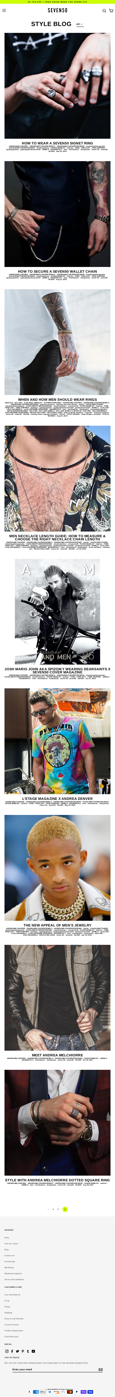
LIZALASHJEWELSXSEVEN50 (36, 409)
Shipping (8, 1313)
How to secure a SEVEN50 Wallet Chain (57, 271)
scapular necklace (101, 412)
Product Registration (13, 1331)
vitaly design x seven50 (91, 414)
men (66, 149)
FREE (77, 148)
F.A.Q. (7, 1301)
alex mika (19, 403)
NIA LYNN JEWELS (47, 411)
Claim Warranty (11, 1337)
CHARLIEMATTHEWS (95, 404)
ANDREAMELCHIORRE (18, 146)
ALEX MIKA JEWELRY (33, 403)
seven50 (104, 149)
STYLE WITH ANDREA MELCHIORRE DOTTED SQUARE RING (57, 1180)
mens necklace (95, 547)
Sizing (7, 1307)
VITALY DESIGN (73, 414)
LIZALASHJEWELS (15, 409)
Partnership (9, 1262)
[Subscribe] (100, 1369)
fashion (70, 148)
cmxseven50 (73, 406)
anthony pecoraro (47, 404)
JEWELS (45, 149)
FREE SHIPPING (99, 148)
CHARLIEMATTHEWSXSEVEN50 (22, 148)
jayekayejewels (12, 149)
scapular (89, 412)
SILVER (52, 151)
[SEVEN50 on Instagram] (7, 1351)
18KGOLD (9, 403)
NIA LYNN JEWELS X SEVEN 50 (69, 411)
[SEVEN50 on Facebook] (12, 1351)
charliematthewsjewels (95, 146)
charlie (82, 404)
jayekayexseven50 (82, 408)
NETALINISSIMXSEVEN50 (17, 411)
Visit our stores (11, 1244)
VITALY (62, 414)
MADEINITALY (57, 149)
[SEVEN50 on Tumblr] (28, 1351)
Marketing (8, 1268)
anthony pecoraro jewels (66, 404)
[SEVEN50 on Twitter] (17, 1351)
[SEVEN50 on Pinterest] (22, 1351)
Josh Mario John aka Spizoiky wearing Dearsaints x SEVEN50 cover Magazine (57, 670)
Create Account (11, 1325)
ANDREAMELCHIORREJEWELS (42, 146)
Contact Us (9, 1256)
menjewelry (86, 149)
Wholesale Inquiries (13, 1273)
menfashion (74, 149)
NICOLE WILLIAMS (38, 412)
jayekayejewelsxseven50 (30, 149)
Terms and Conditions (14, 1279)
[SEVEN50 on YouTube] (33, 1351)
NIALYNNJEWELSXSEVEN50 (17, 412)
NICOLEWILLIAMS (55, 412)
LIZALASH (104, 408)
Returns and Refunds (14, 1319)
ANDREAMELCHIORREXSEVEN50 (71, 146)
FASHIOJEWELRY (58, 148)
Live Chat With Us (12, 1295)
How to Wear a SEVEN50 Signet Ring (57, 143)
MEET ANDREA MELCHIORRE (57, 1055)
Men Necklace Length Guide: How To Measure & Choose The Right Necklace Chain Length (57, 537)
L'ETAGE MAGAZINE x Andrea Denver (57, 799)
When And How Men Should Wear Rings (57, 399)
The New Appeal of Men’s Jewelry (57, 925)
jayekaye (34, 408)
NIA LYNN (33, 411)
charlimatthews (43, 148)
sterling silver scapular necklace (44, 414)
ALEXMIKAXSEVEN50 (53, 403)
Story (6, 1238)
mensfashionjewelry (99, 409)
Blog (6, 1250)
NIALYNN (87, 411)
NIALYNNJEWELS (99, 411)
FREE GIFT (86, 148)
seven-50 (96, 149)
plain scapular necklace (74, 412)
